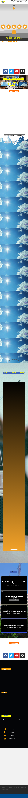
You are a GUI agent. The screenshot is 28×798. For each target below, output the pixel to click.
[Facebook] (5, 71)
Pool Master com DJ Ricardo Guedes (16, 679)
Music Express (7, 352)
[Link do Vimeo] (3, 1)
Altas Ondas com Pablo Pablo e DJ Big (12, 484)
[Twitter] (11, 71)
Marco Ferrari (13, 702)
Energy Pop (6, 232)
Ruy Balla (11, 696)
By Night (5, 249)
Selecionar (14, 83)
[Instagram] (22, 71)
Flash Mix (5, 283)
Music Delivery (7, 163)
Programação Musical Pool (11, 53)
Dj (13, 126)
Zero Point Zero (7, 335)
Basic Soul (6, 266)
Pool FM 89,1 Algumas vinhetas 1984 (12, 429)
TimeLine (5, 215)
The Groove (6, 318)
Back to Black (7, 180)
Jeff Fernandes (13, 708)
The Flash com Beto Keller (13, 539)
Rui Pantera (8, 512)
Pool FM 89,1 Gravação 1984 (13, 458)
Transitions (6, 197)
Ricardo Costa (14, 129)
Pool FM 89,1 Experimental (13, 673)
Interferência (7, 301)
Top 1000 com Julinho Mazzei (14, 403)
